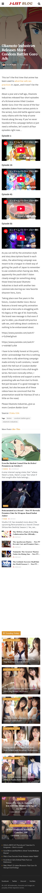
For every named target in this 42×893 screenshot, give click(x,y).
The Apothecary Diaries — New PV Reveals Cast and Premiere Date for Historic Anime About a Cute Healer (26, 545)
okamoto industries (10, 422)
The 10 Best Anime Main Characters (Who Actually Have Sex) (20, 778)
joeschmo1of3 (15, 812)
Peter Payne (15, 835)
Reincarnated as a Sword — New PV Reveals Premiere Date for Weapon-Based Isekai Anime (21, 513)
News (6, 459)
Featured (21, 799)
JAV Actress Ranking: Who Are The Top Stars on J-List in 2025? (19, 660)
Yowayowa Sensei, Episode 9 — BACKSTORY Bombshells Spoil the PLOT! (21, 806)
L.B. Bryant (12, 64)
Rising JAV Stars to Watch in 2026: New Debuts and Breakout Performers (21, 749)
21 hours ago (14, 469)
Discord (23, 881)
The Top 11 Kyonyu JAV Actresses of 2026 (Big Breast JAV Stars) (20, 690)
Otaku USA (14, 413)
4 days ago (17, 547)
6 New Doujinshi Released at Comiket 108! (21, 831)
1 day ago (12, 519)
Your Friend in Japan (11, 640)
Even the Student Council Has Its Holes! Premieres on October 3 (19, 464)
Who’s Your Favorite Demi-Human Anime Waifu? (20, 856)
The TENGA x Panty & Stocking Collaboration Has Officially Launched (25, 534)
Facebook (5, 881)
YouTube (32, 881)
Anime (9, 418)
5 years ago (24, 64)
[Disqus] (21, 602)
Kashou (5, 469)
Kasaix (5, 519)
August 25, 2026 (28, 812)
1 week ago (17, 567)
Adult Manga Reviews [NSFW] (21, 826)
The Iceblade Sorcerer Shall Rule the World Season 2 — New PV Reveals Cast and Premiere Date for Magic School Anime (26, 565)
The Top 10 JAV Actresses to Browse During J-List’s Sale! (20, 719)
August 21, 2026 (27, 835)
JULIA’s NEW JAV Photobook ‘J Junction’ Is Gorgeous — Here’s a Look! (19, 846)
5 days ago (17, 557)
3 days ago (17, 537)
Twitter (14, 881)
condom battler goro (22, 418)
